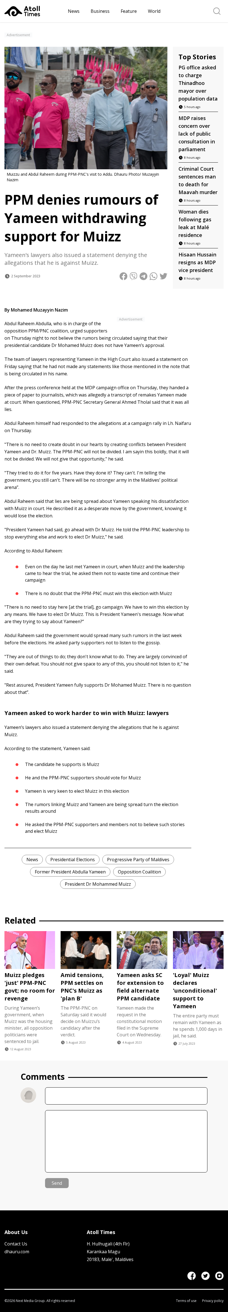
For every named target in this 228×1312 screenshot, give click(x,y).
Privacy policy (213, 1301)
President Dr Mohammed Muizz (98, 884)
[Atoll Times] (33, 11)
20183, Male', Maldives (110, 1259)
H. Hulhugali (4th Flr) (108, 1244)
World (154, 11)
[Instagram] (219, 1276)
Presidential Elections (72, 859)
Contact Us (15, 1244)
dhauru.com (16, 1252)
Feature (129, 11)
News (74, 11)
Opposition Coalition (139, 872)
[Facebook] (191, 1276)
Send (57, 1183)
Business (100, 11)
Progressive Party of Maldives (138, 859)
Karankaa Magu (103, 1252)
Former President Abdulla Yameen (70, 872)
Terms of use (186, 1301)
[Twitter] (205, 1276)
